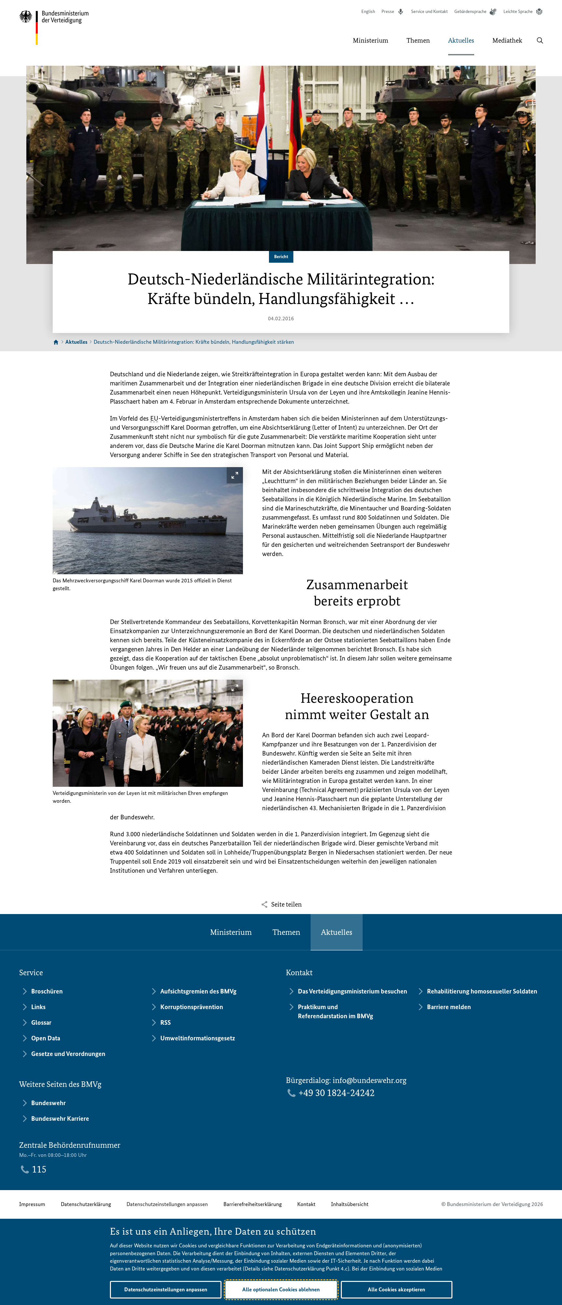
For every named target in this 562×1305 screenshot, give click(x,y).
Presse (387, 11)
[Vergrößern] (235, 475)
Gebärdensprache (470, 11)
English (368, 11)
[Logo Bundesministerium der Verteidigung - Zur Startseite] (54, 27)
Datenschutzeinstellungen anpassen (167, 1204)
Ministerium (231, 932)
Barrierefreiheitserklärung (252, 1204)
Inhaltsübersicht (349, 1204)
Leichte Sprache (518, 11)
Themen (286, 932)
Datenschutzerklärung (86, 1204)
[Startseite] (56, 342)
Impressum (32, 1204)
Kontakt (306, 1204)
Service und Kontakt (429, 11)
